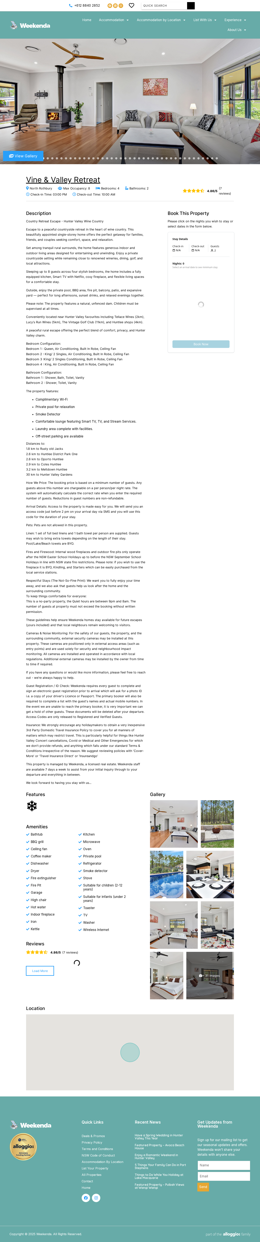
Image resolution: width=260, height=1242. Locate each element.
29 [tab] (171, 158)
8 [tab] (75, 158)
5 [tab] (61, 158)
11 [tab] (89, 158)
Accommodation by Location (159, 20)
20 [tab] (130, 158)
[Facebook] (110, 5)
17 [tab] (116, 158)
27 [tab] (162, 158)
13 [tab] (98, 158)
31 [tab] (180, 158)
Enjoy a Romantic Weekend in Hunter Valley (156, 1156)
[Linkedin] (115, 5)
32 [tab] (185, 158)
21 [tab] (134, 158)
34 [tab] (194, 158)
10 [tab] (84, 158)
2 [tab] (48, 158)
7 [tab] (71, 158)
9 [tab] (80, 158)
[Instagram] (121, 5)
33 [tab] (189, 158)
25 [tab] (153, 158)
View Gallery (25, 156)
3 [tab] (52, 158)
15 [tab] (107, 158)
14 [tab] (102, 158)
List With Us (203, 20)
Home (86, 20)
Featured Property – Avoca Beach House (159, 1146)
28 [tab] (166, 158)
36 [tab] (203, 158)
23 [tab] (144, 158)
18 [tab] (121, 158)
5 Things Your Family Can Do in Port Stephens (160, 1166)
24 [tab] (148, 158)
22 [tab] (139, 158)
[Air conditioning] (31, 806)
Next (253, 101)
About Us (234, 30)
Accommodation (111, 20)
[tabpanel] (130, 101)
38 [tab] (212, 158)
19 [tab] (125, 158)
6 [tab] (66, 158)
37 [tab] (208, 158)
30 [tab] (176, 158)
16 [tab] (112, 158)
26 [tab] (157, 158)
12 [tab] (93, 158)
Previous (6, 101)
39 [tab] (217, 158)
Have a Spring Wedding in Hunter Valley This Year (159, 1136)
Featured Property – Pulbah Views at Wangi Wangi (159, 1186)
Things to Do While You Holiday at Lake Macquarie (159, 1176)
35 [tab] (198, 158)
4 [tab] (57, 158)
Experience (233, 20)
